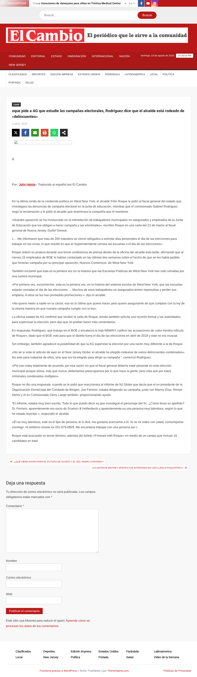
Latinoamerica (135, 74)
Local (154, 74)
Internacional (103, 56)
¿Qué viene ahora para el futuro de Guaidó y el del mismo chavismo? (58, 461)
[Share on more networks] (64, 133)
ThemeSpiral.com (118, 670)
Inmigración (77, 56)
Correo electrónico (18, 577)
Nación (124, 56)
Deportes (39, 74)
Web (9, 594)
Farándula (112, 74)
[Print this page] (44, 133)
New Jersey (17, 64)
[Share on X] (16, 133)
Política (168, 74)
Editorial (38, 56)
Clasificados (17, 74)
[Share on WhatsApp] (54, 133)
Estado (56, 56)
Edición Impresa (61, 74)
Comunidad (17, 56)
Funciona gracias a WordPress (58, 670)
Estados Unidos (89, 74)
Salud (29, 82)
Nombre (11, 560)
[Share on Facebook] (25, 133)
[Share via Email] (35, 133)
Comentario (15, 506)
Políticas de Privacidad (177, 670)
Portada (14, 82)
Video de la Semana (166, 657)
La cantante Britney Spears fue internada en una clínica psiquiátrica (137, 467)
